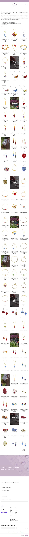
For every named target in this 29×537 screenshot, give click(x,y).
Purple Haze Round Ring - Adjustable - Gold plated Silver (5, 291)
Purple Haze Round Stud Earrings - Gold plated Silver (24, 410)
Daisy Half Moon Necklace (24, 93)
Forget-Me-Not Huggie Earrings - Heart (24, 449)
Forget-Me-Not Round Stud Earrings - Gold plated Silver (14, 410)
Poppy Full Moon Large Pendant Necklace (24, 160)
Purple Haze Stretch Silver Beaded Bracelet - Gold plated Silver (5, 66)
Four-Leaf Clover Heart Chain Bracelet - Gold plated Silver (24, 278)
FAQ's (15, 510)
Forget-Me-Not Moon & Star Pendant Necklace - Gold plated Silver (5, 39)
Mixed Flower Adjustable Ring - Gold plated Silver (14, 213)
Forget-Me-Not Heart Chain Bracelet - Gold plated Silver (23, 252)
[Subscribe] (15, 522)
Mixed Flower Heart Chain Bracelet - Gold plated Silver (23, 226)
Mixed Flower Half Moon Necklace (5, 93)
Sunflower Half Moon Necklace (14, 79)
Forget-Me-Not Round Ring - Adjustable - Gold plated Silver (14, 239)
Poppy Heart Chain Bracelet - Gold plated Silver (5, 213)
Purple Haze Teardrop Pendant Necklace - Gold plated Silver (24, 120)
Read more (2, 26)
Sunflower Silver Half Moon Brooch (5, 423)
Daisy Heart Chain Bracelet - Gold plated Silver (5, 278)
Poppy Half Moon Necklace (23, 79)
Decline (23, 535)
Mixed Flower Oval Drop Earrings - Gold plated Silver (14, 357)
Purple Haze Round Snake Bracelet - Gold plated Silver (14, 291)
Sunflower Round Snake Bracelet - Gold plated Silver (23, 186)
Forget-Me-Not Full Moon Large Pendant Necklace (24, 173)
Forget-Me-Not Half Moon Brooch (14, 435)
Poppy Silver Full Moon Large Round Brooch (5, 397)
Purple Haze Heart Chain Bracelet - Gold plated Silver (5, 304)
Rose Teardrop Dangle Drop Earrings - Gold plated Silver (23, 397)
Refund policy (15, 506)
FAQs (8, 482)
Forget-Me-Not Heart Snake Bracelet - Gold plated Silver (14, 252)
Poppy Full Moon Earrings (5, 317)
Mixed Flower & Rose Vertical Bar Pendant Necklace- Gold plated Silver (5, 134)
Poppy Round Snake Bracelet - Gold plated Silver (24, 200)
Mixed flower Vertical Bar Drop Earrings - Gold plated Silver (24, 147)
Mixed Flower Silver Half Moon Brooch (5, 436)
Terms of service (13, 530)
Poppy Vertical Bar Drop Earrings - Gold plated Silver (14, 147)
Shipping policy (16, 530)
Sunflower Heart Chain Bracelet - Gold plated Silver (5, 200)
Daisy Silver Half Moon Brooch (24, 435)
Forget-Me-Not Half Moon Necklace (14, 94)
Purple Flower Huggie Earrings (14, 448)
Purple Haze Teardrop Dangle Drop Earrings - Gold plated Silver (24, 384)
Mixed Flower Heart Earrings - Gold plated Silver (24, 357)
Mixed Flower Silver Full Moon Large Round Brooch (14, 397)
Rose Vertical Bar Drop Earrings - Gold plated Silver (24, 133)
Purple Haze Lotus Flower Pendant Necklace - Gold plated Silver (5, 80)
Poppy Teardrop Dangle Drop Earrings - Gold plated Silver (5, 410)
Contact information (20, 530)
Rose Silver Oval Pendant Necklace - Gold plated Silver (5, 331)
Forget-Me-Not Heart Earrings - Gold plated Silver (24, 371)
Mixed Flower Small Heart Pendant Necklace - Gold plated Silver (24, 344)
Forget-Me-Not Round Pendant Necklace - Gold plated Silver (24, 239)
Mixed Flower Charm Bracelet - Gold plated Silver (5, 53)
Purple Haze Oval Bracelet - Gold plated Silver (14, 173)
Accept (26, 535)
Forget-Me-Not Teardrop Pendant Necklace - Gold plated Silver (14, 371)
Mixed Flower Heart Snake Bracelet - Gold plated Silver (5, 226)
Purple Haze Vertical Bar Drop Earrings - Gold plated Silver (5, 160)
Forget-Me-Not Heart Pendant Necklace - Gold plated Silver (5, 371)
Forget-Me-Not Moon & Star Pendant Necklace (23, 39)
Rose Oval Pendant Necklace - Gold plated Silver (5, 107)
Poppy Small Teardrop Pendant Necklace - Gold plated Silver (14, 331)
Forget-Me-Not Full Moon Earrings (24, 317)
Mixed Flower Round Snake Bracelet (23, 213)
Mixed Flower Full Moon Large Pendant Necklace (5, 173)
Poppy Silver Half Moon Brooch (24, 422)
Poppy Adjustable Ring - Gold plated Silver (14, 199)
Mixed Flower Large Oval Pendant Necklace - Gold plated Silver (24, 66)
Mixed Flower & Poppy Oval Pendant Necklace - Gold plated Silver (14, 134)
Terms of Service (16, 504)
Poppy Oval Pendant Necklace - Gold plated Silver (24, 331)
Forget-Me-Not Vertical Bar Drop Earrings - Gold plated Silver (14, 160)
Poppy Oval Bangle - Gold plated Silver (14, 53)
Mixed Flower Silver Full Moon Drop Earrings (14, 317)
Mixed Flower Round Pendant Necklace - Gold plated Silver (5, 120)
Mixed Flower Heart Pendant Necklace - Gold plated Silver (14, 39)
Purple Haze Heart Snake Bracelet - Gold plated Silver (24, 291)
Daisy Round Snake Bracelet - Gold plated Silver (24, 265)
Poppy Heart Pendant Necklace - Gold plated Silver (24, 107)
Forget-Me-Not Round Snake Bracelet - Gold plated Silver (5, 252)
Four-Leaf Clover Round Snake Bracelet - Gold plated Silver (14, 278)
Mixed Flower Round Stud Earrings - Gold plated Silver (5, 357)
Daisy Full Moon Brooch (5, 448)
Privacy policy (10, 530)
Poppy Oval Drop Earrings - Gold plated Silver (5, 344)
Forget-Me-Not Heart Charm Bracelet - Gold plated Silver (23, 53)
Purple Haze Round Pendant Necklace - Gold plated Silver (14, 384)
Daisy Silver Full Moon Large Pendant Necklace (5, 186)
